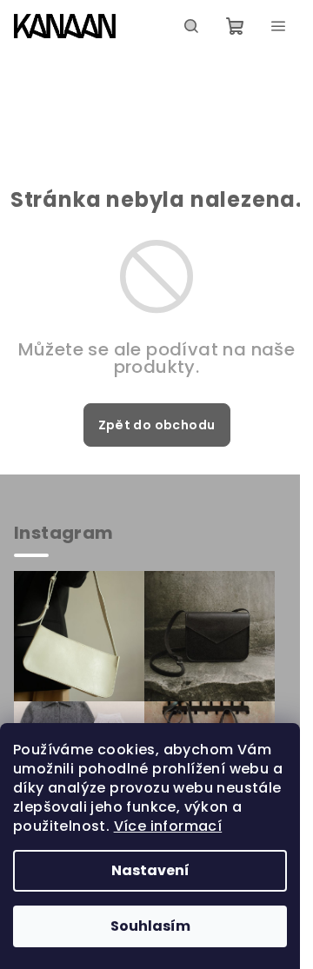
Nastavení (150, 870)
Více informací (168, 826)
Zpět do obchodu (157, 425)
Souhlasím (150, 926)
